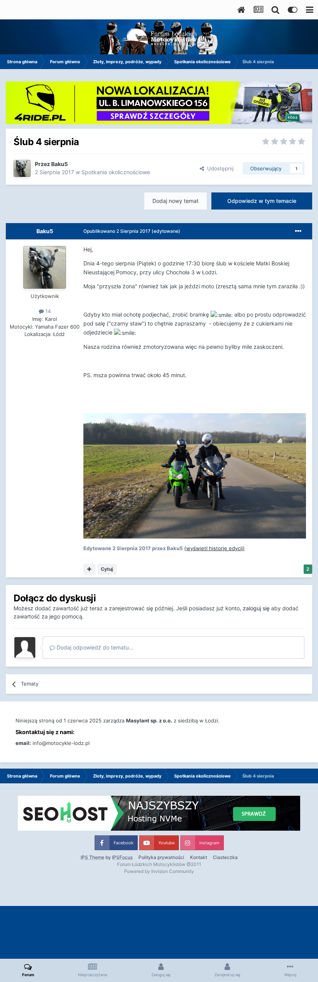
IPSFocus (122, 857)
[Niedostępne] (194, 475)
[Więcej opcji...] (298, 231)
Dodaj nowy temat (175, 200)
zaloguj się (256, 608)
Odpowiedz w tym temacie (261, 200)
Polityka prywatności (161, 857)
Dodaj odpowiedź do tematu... (94, 647)
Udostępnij (218, 168)
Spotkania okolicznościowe (115, 172)
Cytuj (107, 569)
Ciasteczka (225, 857)
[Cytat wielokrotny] (89, 569)
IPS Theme (92, 857)
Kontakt (198, 857)
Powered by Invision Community (159, 871)
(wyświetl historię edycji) (214, 548)
